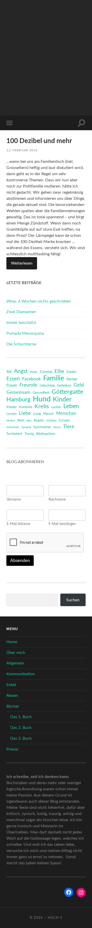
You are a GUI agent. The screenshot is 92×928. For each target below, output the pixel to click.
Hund (42, 399)
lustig (37, 414)
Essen (13, 378)
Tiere (68, 426)
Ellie (59, 371)
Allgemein (15, 663)
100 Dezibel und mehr (39, 141)
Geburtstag (47, 385)
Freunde (28, 385)
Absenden (20, 560)
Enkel (11, 685)
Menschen (66, 413)
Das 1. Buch (21, 717)
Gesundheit (41, 393)
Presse (12, 749)
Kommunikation (20, 674)
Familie (53, 378)
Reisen (12, 695)
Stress (57, 427)
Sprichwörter (42, 427)
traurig (29, 434)
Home (11, 642)
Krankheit (25, 407)
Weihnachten (45, 434)
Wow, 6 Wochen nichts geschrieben (38, 301)
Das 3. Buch (21, 738)
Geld (79, 385)
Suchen (72, 600)
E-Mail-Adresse (18, 524)
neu (28, 420)
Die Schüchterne (21, 344)
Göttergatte (67, 392)
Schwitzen (12, 427)
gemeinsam (18, 392)
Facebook (31, 379)
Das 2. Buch (21, 728)
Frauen (11, 385)
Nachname (57, 499)
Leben (71, 406)
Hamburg (18, 399)
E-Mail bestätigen (62, 524)
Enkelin (71, 372)
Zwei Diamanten (21, 312)
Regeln (39, 420)
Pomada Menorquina (25, 333)
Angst (21, 371)
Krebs (41, 406)
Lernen (11, 414)
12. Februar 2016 (22, 150)
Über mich (15, 653)
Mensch (48, 413)
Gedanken (64, 385)
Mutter (10, 420)
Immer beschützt (21, 323)
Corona (46, 372)
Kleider (11, 407)
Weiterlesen (21, 263)
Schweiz (64, 420)
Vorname (14, 499)
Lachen (56, 407)
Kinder (62, 400)
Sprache (26, 427)
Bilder (34, 372)
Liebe (25, 413)
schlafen (51, 420)
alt (9, 372)
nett (20, 420)
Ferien (71, 379)
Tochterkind (14, 433)
